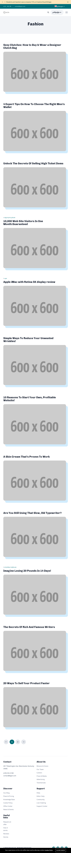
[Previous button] (5, 2)
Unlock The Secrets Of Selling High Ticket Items (33, 163)
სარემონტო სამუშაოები (10, 567)
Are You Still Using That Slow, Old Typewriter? (32, 512)
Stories (5, 837)
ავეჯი (5, 278)
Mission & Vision (42, 766)
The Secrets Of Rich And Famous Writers (29, 627)
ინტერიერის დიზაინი (9, 217)
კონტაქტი (56, 12)
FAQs (38, 793)
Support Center (42, 806)
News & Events (8, 809)
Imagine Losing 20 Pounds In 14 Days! (27, 570)
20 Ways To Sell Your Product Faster (26, 683)
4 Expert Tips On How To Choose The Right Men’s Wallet (34, 106)
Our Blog (6, 793)
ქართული (60, 6)
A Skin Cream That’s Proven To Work (26, 456)
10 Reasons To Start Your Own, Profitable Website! (29, 399)
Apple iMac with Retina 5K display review (29, 281)
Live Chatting (41, 803)
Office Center (7, 806)
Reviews (6, 834)
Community (41, 800)
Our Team (40, 769)
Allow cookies (60, 850)
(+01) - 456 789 (7, 6)
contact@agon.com (20, 6)
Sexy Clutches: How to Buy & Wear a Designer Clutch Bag (32, 46)
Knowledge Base (9, 800)
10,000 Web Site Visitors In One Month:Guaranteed (23, 223)
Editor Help (40, 796)
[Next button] (2, 2)
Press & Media (42, 776)
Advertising (41, 779)
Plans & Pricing (8, 796)
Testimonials (41, 783)
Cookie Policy (7, 803)
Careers (39, 773)
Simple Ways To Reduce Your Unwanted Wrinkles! (28, 340)
